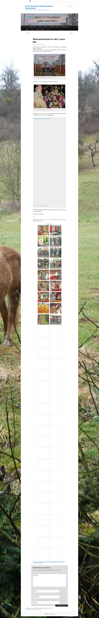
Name (35, 590)
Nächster (72, 33)
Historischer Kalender (64, 26)
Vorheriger (27, 33)
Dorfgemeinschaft (53, 561)
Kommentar (36, 575)
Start (26, 26)
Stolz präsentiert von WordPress (49, 613)
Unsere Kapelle (51, 26)
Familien (57, 26)
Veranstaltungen (40, 562)
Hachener (42, 561)
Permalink (41, 563)
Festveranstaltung (59, 561)
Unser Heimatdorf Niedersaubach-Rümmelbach (39, 7)
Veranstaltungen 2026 (32, 26)
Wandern (32, 29)
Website (35, 602)
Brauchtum (48, 561)
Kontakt (48, 29)
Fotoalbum (27, 29)
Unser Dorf (45, 26)
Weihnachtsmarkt (53, 562)
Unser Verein (40, 26)
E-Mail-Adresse (36, 596)
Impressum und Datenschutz (40, 29)
